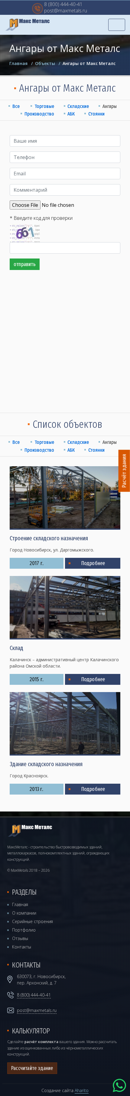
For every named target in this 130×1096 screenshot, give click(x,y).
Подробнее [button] (93, 563)
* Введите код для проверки (41, 218)
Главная (20, 904)
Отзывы (20, 938)
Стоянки (96, 114)
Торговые (44, 106)
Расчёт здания (124, 471)
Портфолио (24, 930)
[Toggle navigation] (116, 25)
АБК (71, 114)
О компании (24, 913)
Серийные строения (32, 921)
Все (16, 106)
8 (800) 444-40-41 (63, 5)
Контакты (21, 947)
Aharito (82, 1090)
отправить (25, 264)
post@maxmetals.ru (65, 11)
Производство (39, 114)
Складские (78, 106)
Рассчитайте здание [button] (32, 1068)
